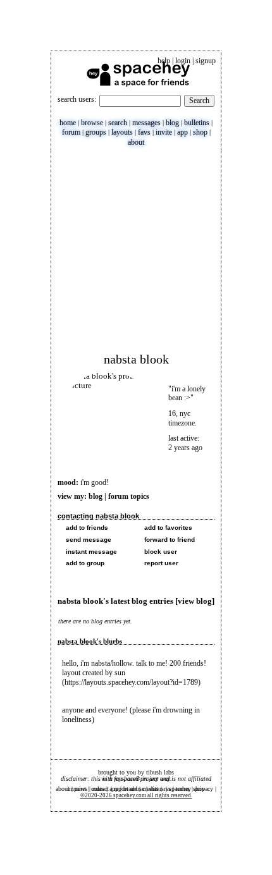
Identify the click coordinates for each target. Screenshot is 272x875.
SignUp (205, 60)
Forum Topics (128, 496)
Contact (100, 788)
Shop (200, 132)
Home (67, 122)
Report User (160, 563)
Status (156, 788)
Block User (159, 551)
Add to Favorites (167, 527)
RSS (167, 788)
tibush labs (160, 772)
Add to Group (84, 563)
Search (199, 100)
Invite (164, 132)
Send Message (87, 539)
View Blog (195, 601)
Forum (71, 132)
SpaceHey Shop (187, 788)
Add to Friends (86, 527)
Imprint (76, 788)
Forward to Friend (168, 539)
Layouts (122, 132)
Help (164, 60)
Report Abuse (129, 788)
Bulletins (196, 122)
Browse (92, 122)
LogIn (182, 60)
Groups (95, 132)
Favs (144, 132)
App (182, 132)
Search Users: (77, 99)
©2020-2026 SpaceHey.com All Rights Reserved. (136, 795)
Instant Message (90, 551)
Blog (172, 122)
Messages (146, 122)
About (136, 142)
